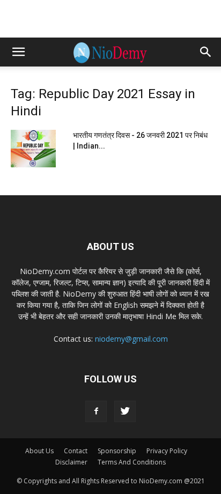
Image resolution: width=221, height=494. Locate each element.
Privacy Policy (166, 450)
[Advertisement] (110, 18)
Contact (75, 450)
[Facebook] (96, 411)
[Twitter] (125, 411)
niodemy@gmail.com (131, 339)
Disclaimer (71, 462)
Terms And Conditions (132, 462)
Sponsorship (117, 450)
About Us (39, 450)
